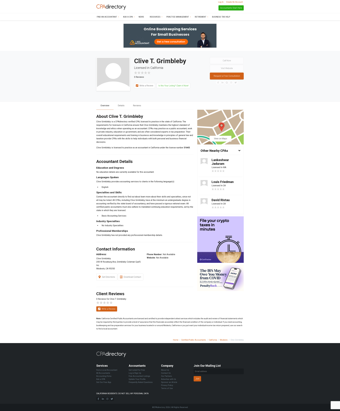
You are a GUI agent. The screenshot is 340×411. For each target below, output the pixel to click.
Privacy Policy (167, 385)
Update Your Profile (137, 379)
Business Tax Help (221, 17)
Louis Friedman (223, 182)
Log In (221, 2)
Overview (105, 105)
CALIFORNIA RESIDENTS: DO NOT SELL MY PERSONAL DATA (122, 393)
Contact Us (166, 373)
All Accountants (103, 373)
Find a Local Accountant (106, 370)
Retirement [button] (200, 17)
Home (175, 340)
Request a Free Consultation (227, 76)
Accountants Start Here (231, 8)
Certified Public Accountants (193, 340)
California (213, 340)
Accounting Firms (103, 376)
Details (121, 105)
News (141, 17)
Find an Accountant (107, 17)
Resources (155, 17)
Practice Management (177, 17)
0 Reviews (139, 77)
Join (197, 378)
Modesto (224, 340)
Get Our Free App (103, 382)
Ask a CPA (128, 17)
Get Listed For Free (137, 370)
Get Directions (108, 277)
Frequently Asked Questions (141, 382)
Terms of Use (167, 388)
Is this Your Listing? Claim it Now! (173, 85)
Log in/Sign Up (135, 373)
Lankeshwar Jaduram (220, 162)
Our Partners (166, 376)
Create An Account (234, 2)
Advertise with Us (168, 379)
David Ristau (221, 200)
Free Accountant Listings (139, 376)
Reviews (137, 105)
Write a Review (146, 85)
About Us (165, 370)
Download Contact (132, 277)
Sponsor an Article (169, 382)
